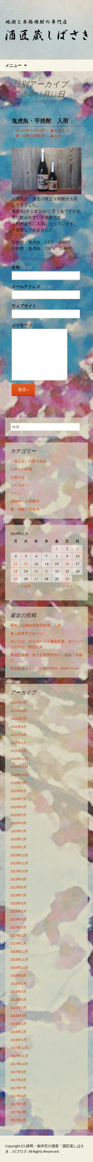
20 (36, 571)
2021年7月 (18, 702)
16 (67, 563)
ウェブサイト (24, 305)
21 (46, 571)
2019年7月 (18, 895)
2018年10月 (19, 967)
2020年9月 (18, 782)
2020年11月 (19, 766)
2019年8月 (18, 887)
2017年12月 (19, 1047)
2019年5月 (18, 911)
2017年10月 (19, 1063)
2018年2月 (18, 1031)
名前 (22, 267)
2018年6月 (18, 999)
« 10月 (26, 586)
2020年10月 (19, 774)
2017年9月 (18, 1072)
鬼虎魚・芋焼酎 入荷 (40, 120)
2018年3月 (18, 1023)
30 (67, 578)
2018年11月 (19, 959)
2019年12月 (19, 855)
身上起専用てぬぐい (26, 633)
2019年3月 (18, 927)
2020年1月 (18, 847)
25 (15, 578)
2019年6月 (18, 903)
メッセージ (22, 324)
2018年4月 (18, 1015)
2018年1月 (18, 1039)
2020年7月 (18, 799)
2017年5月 (18, 1104)
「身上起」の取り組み (28, 461)
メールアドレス (32, 286)
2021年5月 (18, 718)
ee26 (57, 135)
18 (15, 571)
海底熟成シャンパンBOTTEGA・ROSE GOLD (44, 668)
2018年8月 (18, 983)
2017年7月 (18, 1088)
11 (15, 563)
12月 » (67, 586)
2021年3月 (18, 734)
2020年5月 (18, 815)
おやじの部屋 (21, 469)
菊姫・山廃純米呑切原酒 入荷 (35, 625)
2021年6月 (18, 710)
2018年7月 (18, 991)
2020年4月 (18, 823)
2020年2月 (18, 839)
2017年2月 (18, 1120)
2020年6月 (18, 807)
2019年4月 (18, 919)
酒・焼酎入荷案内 (30, 135)
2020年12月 (19, 758)
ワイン (15, 493)
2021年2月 (18, 742)
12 (26, 563)
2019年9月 (18, 879)
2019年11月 (19, 863)
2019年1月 (18, 943)
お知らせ (61, 130)
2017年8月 (18, 1080)
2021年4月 (18, 726)
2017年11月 (19, 1055)
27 (36, 578)
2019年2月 (18, 935)
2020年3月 (18, 831)
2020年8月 (18, 790)
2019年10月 (19, 871)
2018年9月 (18, 975)
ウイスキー (19, 485)
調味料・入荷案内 (24, 501)
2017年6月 (18, 1096)
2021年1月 (18, 750)
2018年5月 (18, 1007)
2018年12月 (19, 951)
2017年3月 (18, 1112)
